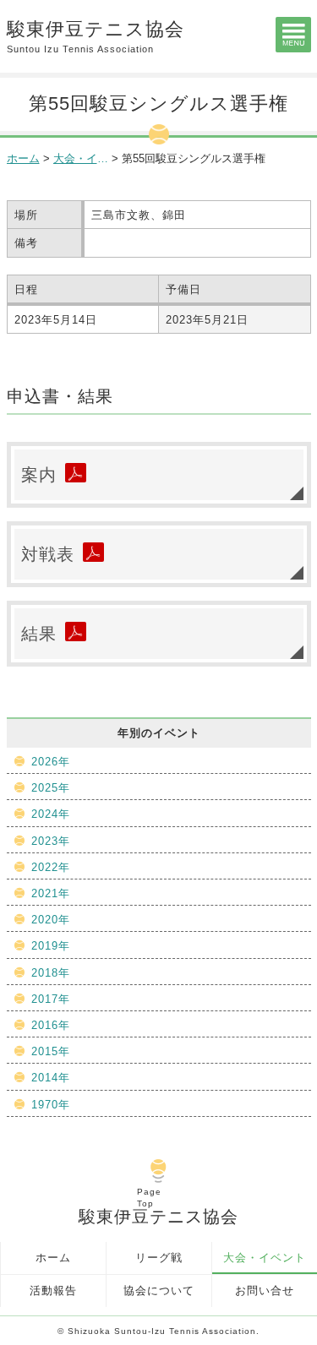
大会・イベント (264, 1257)
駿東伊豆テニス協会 (95, 36)
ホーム (23, 158)
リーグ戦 (159, 1257)
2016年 (50, 1025)
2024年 (50, 814)
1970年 (50, 1104)
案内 (39, 475)
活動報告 (53, 1290)
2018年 (50, 973)
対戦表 (47, 554)
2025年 (50, 787)
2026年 (50, 761)
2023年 (50, 841)
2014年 (50, 1077)
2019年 (50, 945)
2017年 (50, 999)
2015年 (50, 1051)
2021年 (50, 893)
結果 (39, 633)
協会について (158, 1290)
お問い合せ (264, 1290)
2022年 (50, 867)
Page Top (149, 1197)
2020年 (50, 919)
